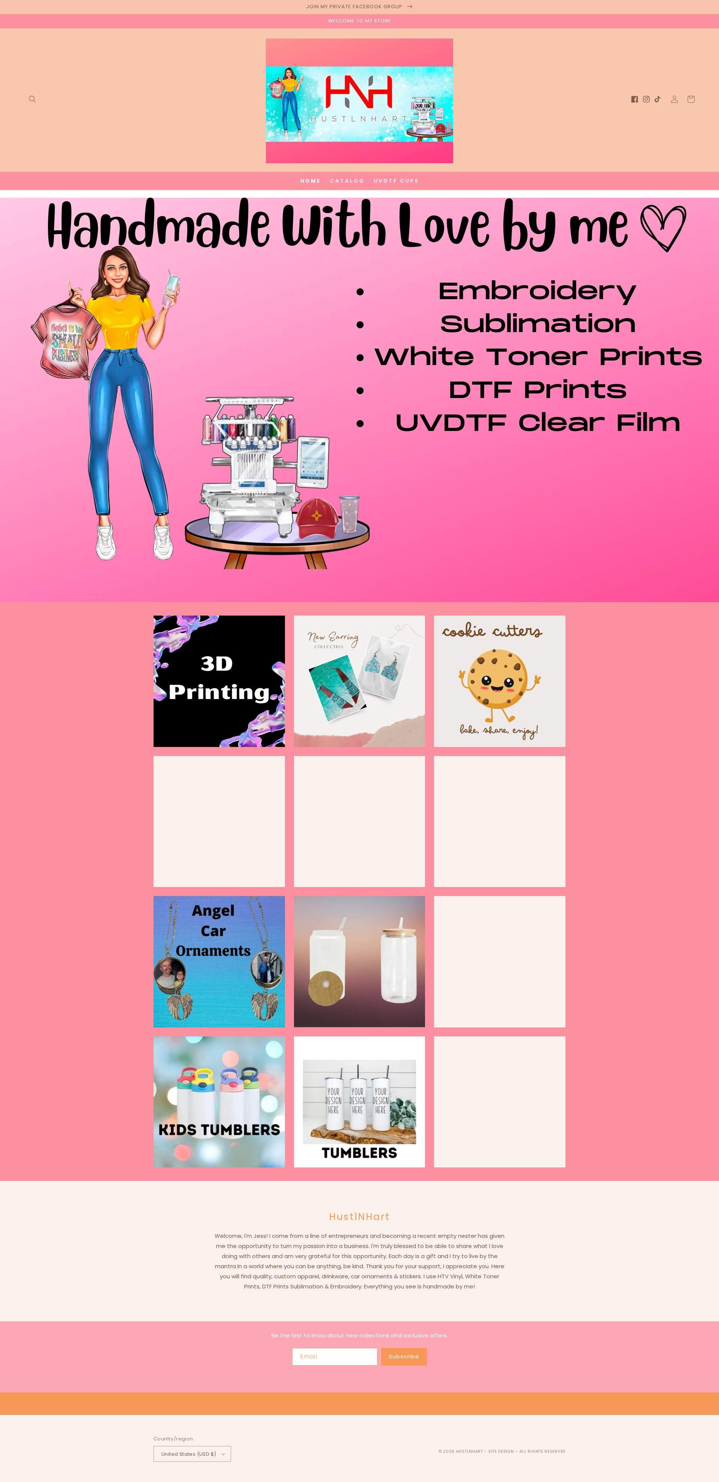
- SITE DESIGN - (501, 1451)
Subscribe (404, 1356)
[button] (32, 99)
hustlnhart (469, 1451)
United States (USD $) (188, 1454)
